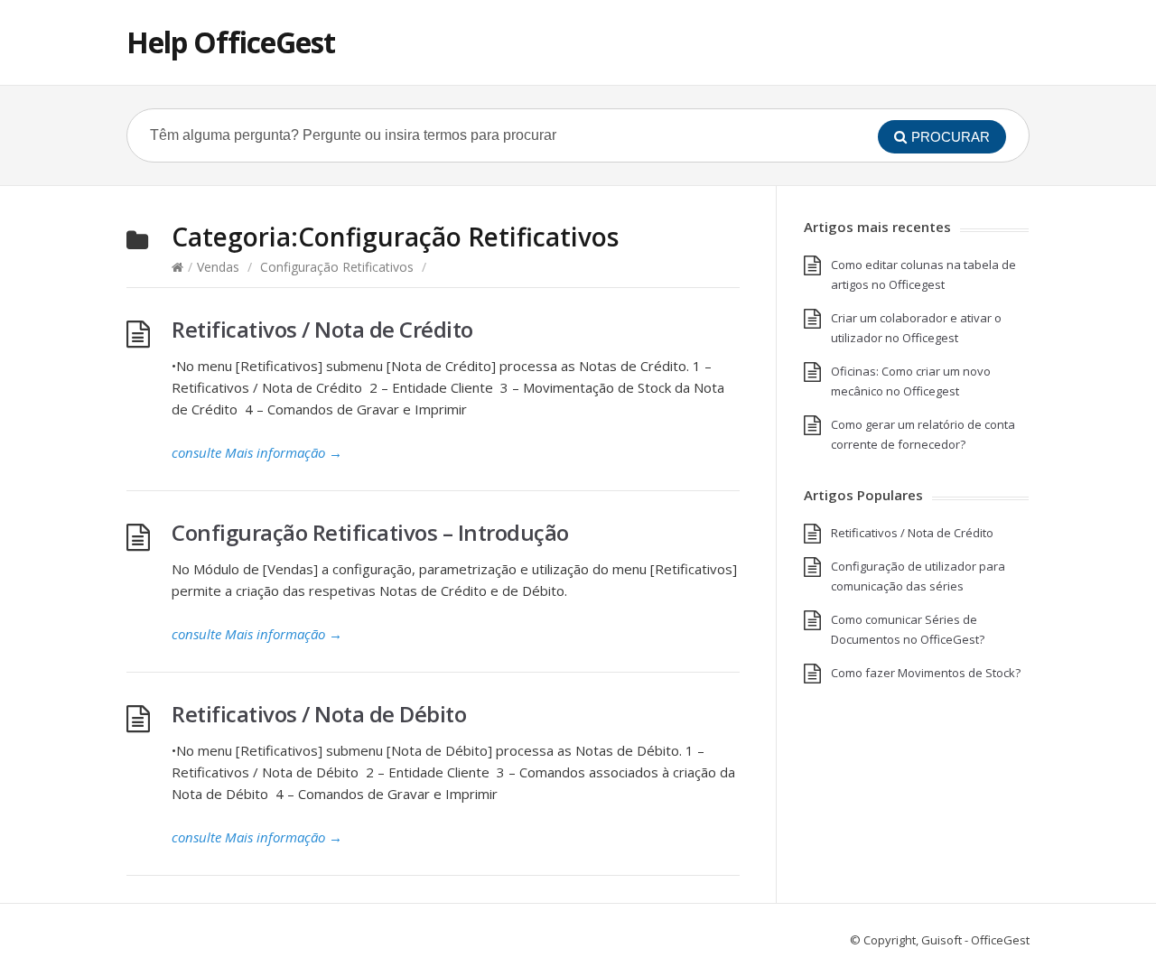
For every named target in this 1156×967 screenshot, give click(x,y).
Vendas (218, 266)
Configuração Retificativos (337, 266)
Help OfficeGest (230, 42)
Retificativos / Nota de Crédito (322, 329)
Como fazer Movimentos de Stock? (926, 673)
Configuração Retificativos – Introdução (370, 532)
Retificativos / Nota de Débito (319, 714)
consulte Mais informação (257, 452)
